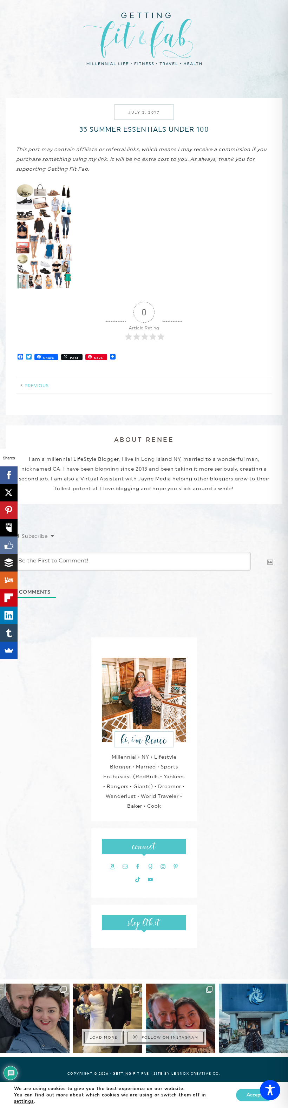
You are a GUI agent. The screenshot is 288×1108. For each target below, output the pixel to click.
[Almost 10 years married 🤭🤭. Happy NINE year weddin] (108, 1018)
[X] (9, 492)
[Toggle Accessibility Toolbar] (270, 1090)
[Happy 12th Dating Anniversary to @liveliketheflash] (180, 1018)
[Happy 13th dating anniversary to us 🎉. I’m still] (35, 1018)
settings (24, 1101)
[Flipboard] (9, 598)
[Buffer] (9, 563)
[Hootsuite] (9, 527)
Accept (254, 1095)
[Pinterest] (9, 510)
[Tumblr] (9, 633)
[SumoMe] (9, 650)
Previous (37, 385)
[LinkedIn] (9, 615)
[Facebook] (9, 475)
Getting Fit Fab (144, 37)
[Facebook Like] (9, 545)
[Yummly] (9, 580)
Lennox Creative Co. (196, 1073)
